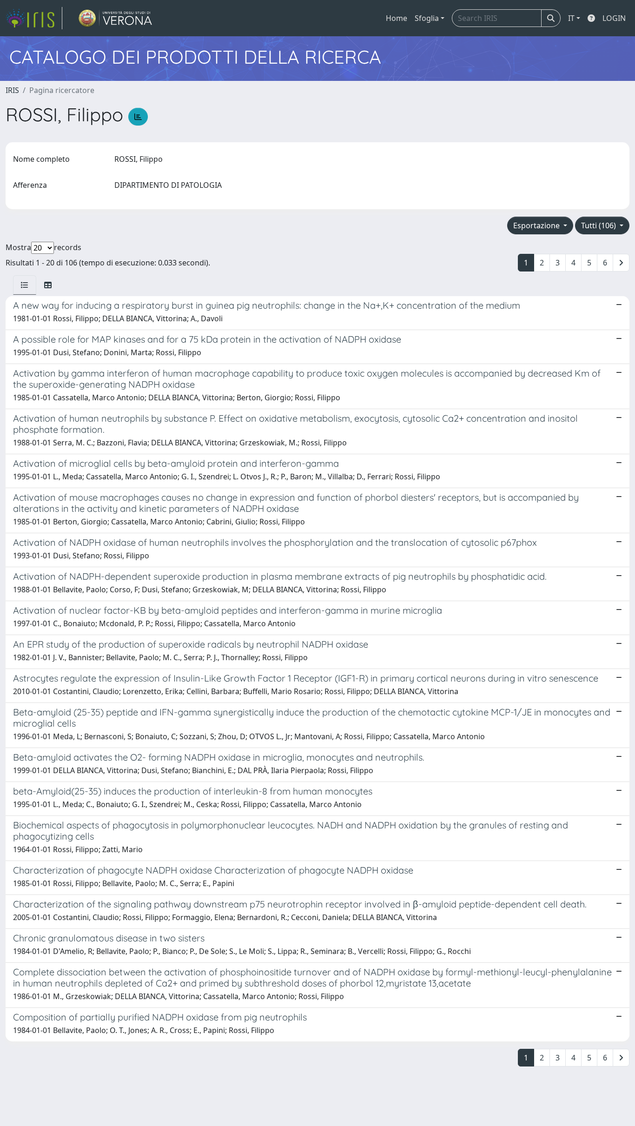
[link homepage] (34, 18)
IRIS (12, 90)
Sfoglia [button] (427, 18)
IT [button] (571, 18)
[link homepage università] (115, 18)
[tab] (24, 285)
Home (396, 18)
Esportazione (537, 225)
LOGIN (614, 18)
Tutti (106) (599, 225)
